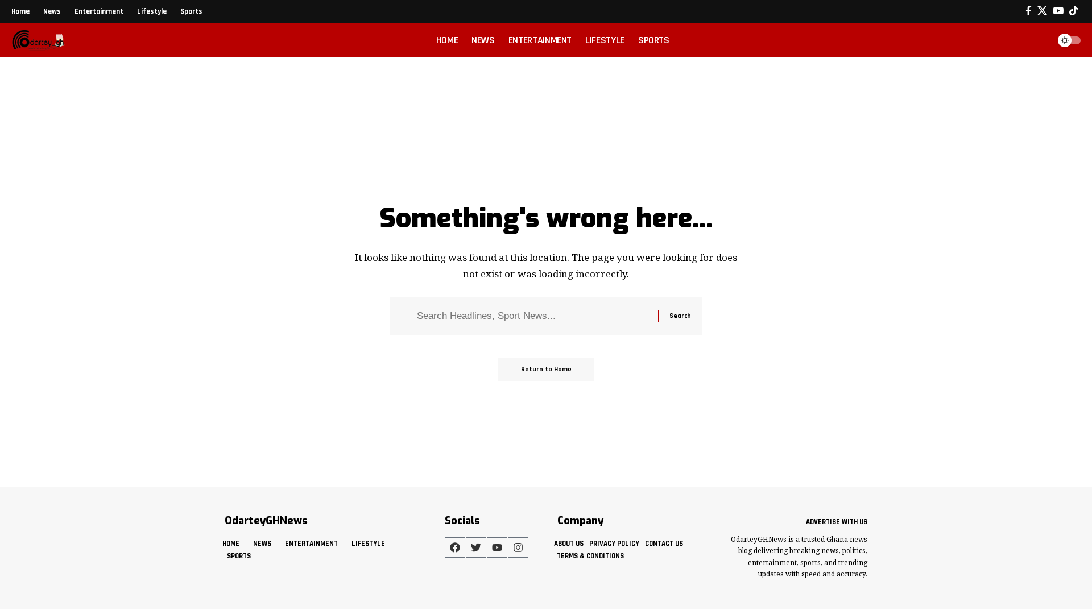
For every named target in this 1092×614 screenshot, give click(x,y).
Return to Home (546, 369)
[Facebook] (1029, 11)
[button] (1037, 40)
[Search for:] (533, 316)
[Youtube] (497, 547)
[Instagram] (518, 547)
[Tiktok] (1073, 11)
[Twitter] (476, 547)
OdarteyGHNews (266, 521)
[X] (1042, 11)
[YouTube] (1058, 11)
